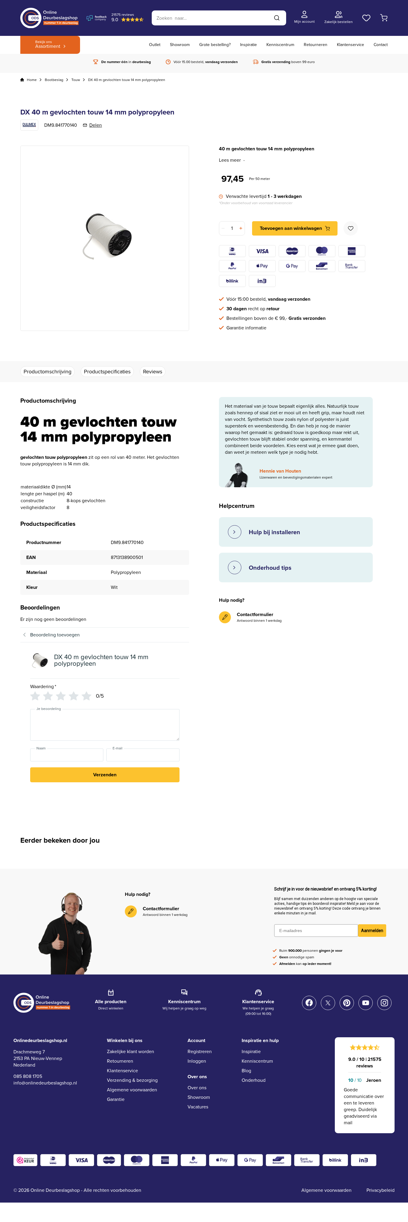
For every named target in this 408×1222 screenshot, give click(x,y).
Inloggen (197, 1061)
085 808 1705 (27, 1076)
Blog (246, 1070)
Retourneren (315, 45)
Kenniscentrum (280, 45)
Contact (381, 45)
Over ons (197, 1087)
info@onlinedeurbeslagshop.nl (45, 1082)
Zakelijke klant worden (130, 1051)
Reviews (152, 371)
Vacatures (198, 1106)
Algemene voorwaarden (132, 1089)
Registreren (200, 1051)
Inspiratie (248, 45)
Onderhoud (254, 1080)
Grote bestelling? (215, 45)
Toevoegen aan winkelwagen (291, 228)
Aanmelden (372, 930)
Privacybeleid (380, 1190)
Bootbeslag (54, 80)
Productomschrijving (47, 371)
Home (32, 80)
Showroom (180, 45)
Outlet (154, 45)
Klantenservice (350, 45)
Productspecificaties (107, 371)
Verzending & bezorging (132, 1080)
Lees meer (230, 160)
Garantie (116, 1099)
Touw (75, 80)
